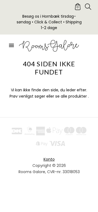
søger (40, 96)
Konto (49, 159)
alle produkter (74, 96)
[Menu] (11, 46)
